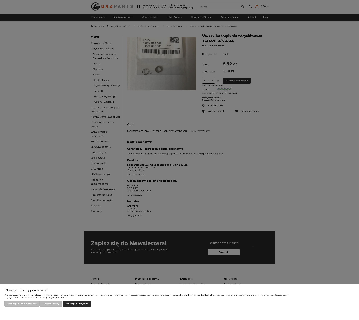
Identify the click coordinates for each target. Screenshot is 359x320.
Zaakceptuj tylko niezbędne (22, 303)
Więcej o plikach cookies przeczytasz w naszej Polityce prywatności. (35, 297)
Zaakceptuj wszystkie (76, 303)
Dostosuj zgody (51, 303)
